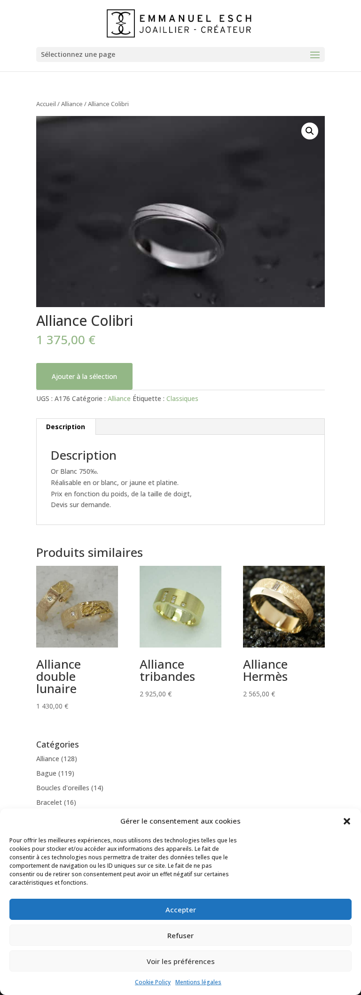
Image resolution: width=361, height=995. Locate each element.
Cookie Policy (153, 982)
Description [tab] (65, 426)
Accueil (46, 104)
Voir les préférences (181, 961)
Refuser (180, 935)
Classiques (182, 398)
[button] (347, 821)
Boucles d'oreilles (62, 787)
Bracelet (49, 802)
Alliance (72, 104)
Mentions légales (198, 982)
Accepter (180, 909)
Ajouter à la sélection (84, 376)
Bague (46, 773)
